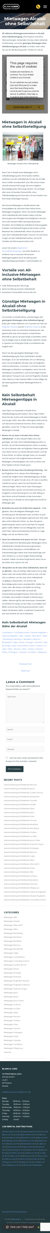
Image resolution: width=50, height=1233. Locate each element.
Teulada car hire (25, 1162)
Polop (4, 652)
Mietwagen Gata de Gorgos (15, 988)
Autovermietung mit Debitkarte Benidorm (21, 880)
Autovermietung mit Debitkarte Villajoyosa (21, 888)
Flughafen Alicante (9, 327)
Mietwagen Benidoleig (13, 933)
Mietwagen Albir (10, 917)
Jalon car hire (33, 1150)
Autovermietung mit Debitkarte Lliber (19, 808)
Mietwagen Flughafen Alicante (16, 980)
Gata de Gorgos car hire (16, 1150)
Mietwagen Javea (11, 996)
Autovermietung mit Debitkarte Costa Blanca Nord (25, 899)
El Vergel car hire (26, 1147)
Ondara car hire (9, 1159)
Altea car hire (42, 1138)
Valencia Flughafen (10, 636)
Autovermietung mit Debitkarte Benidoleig (21, 828)
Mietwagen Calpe (11, 953)
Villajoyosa (42, 652)
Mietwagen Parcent (12, 1028)
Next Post (25, 670)
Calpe (15, 642)
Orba (24, 649)
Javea (32, 645)
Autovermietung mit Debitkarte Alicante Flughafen (25, 896)
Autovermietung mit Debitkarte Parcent (20, 820)
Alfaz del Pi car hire (28, 1138)
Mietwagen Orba (11, 1024)
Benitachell (6, 642)
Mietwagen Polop (11, 1036)
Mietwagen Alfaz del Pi (13, 925)
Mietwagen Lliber (11, 1012)
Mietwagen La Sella (12, 1008)
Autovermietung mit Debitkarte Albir (19, 872)
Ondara (31, 649)
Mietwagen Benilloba (13, 941)
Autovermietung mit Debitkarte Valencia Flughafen (25, 892)
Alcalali (27, 636)
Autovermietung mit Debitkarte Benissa (20, 852)
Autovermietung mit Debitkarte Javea (19, 788)
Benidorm (18, 639)
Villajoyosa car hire (14, 1165)
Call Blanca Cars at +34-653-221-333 (16, 1092)
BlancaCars (16, 1219)
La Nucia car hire (31, 1153)
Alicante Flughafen (38, 632)
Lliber (10, 649)
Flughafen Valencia (32, 327)
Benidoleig (7, 639)
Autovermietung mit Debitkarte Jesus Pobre (22, 840)
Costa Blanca (7, 632)
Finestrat (38, 642)
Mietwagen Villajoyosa (13, 1048)
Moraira (17, 649)
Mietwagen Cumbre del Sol (15, 965)
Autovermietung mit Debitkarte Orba (19, 816)
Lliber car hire (15, 1156)
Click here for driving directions (14, 1212)
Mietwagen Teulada (12, 1040)
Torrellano (32, 652)
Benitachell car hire (29, 1144)
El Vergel (29, 642)
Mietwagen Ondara (12, 1020)
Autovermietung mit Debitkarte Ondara (20, 832)
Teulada (22, 652)
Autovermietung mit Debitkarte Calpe (19, 856)
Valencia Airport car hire (31, 1131)
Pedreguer (13, 652)
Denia (21, 642)
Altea (45, 636)
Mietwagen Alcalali (11, 921)
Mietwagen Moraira (12, 1016)
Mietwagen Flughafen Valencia (17, 984)
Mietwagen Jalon (11, 992)
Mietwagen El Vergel (12, 973)
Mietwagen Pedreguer (13, 1032)
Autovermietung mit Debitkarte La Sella (20, 836)
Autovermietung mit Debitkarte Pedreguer (21, 848)
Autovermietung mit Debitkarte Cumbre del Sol (23, 792)
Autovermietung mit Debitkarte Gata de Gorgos (23, 844)
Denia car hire (12, 1147)
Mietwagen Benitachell (13, 949)
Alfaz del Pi (36, 636)
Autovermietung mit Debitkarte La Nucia (20, 876)
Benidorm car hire (27, 1141)
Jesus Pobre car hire (15, 1153)
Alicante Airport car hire (11, 1131)
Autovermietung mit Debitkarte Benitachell (21, 796)
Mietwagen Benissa (12, 945)
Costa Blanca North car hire (26, 1134)
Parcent (39, 649)
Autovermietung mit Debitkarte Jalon (19, 812)
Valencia (7, 1052)
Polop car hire (37, 1159)
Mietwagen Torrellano (13, 1044)
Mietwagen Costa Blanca (14, 957)
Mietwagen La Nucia (12, 1004)
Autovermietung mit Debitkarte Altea (19, 860)
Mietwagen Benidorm (13, 937)
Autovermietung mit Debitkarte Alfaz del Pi (21, 864)
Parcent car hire (24, 1159)
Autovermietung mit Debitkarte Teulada (20, 800)
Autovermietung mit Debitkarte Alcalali (20, 804)
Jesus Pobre (23, 645)
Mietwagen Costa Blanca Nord (16, 961)
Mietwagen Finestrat (12, 976)
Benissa (36, 639)
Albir (21, 636)
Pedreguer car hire (9, 1162)
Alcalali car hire (13, 1138)
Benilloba (28, 639)
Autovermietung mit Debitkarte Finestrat (20, 884)
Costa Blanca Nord (21, 632)
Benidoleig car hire (10, 1141)
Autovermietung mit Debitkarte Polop (19, 868)
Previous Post (25, 664)
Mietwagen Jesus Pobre (14, 1000)
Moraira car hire (28, 1156)
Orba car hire (42, 1156)
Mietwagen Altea (11, 929)
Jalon (14, 645)
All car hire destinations (33, 1165)
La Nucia (39, 645)
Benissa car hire (13, 1144)
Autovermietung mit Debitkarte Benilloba (21, 824)
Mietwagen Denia (11, 969)
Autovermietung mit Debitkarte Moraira (20, 784)
